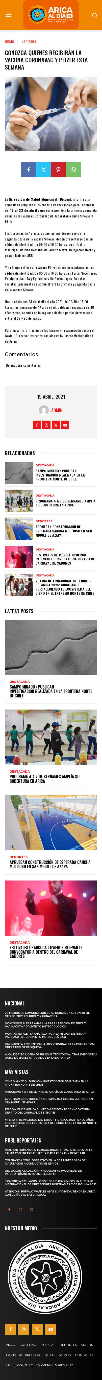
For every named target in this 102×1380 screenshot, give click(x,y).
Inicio (9, 41)
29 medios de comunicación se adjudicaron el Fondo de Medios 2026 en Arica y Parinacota (47, 1014)
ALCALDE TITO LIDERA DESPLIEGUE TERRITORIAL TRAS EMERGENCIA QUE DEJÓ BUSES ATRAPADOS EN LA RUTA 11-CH (51, 1056)
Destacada (45, 465)
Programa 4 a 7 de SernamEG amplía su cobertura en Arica (66, 503)
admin (57, 410)
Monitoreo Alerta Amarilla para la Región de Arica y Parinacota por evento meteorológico (45, 1025)
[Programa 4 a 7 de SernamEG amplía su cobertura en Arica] (19, 501)
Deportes (44, 521)
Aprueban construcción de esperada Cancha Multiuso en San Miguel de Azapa (64, 531)
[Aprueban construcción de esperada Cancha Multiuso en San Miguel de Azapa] (19, 529)
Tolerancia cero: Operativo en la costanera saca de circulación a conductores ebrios (45, 1162)
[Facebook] (28, 169)
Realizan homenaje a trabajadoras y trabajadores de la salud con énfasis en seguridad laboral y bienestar (48, 1151)
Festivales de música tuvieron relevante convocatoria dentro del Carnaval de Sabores (66, 559)
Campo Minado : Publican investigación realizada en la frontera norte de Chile (60, 475)
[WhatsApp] (73, 169)
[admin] (45, 410)
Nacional (29, 41)
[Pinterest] (58, 169)
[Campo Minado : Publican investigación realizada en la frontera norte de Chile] (19, 473)
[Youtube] (65, 425)
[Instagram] (46, 425)
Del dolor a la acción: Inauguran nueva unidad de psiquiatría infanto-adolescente (43, 1172)
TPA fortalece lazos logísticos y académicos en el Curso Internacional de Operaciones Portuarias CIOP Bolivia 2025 (51, 1183)
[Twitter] (43, 169)
